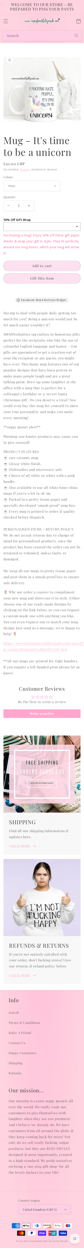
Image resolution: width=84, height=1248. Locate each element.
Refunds (15, 1073)
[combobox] (42, 36)
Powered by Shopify (58, 1241)
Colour (8, 177)
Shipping (25, 169)
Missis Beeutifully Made (36, 1241)
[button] (6, 21)
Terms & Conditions (24, 1022)
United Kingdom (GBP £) (40, 1209)
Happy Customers (22, 1053)
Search (14, 1012)
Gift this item (42, 278)
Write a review (42, 713)
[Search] (77, 36)
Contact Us (17, 1043)
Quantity (9, 197)
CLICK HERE (19, 846)
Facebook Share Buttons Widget (43, 300)
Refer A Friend (20, 1033)
